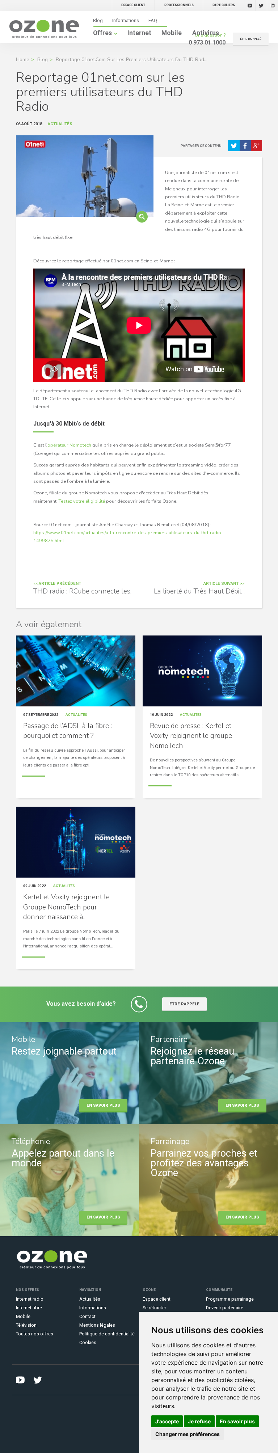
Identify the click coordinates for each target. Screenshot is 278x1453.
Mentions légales (97, 1325)
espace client (133, 5)
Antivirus (205, 33)
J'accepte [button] (167, 1421)
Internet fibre (29, 1307)
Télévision (26, 1325)
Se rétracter (154, 1307)
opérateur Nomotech (69, 445)
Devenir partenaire (224, 1307)
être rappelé (250, 39)
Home (22, 59)
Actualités (89, 1299)
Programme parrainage (230, 1299)
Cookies (87, 1342)
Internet (139, 33)
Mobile (171, 33)
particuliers (223, 5)
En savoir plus (103, 1105)
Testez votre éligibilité (82, 501)
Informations (125, 20)
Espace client (156, 1299)
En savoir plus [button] (237, 1421)
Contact (87, 1316)
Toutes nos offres (34, 1333)
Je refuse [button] (199, 1421)
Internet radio (29, 1299)
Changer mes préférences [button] (187, 1434)
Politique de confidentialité (107, 1333)
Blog (98, 20)
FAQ (152, 20)
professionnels (179, 5)
